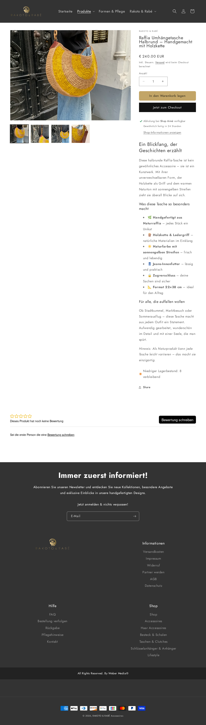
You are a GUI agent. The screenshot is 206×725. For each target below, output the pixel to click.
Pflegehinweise (52, 634)
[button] (85, 11)
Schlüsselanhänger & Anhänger (153, 648)
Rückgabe (52, 628)
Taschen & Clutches (153, 641)
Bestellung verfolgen (52, 621)
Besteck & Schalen (153, 634)
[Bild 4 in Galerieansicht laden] (80, 134)
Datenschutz (153, 585)
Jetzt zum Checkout (167, 107)
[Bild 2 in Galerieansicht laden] (40, 134)
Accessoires (153, 621)
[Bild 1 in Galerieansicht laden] (19, 134)
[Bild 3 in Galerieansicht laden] (60, 134)
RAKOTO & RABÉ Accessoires (108, 715)
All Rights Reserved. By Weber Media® (103, 673)
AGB (153, 579)
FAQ (52, 614)
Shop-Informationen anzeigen (162, 132)
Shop (153, 614)
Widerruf (153, 565)
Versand (160, 62)
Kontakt (52, 641)
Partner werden (153, 572)
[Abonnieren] (134, 516)
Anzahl (143, 73)
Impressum (153, 558)
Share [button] (146, 387)
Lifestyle (153, 655)
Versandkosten (153, 551)
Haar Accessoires (153, 628)
